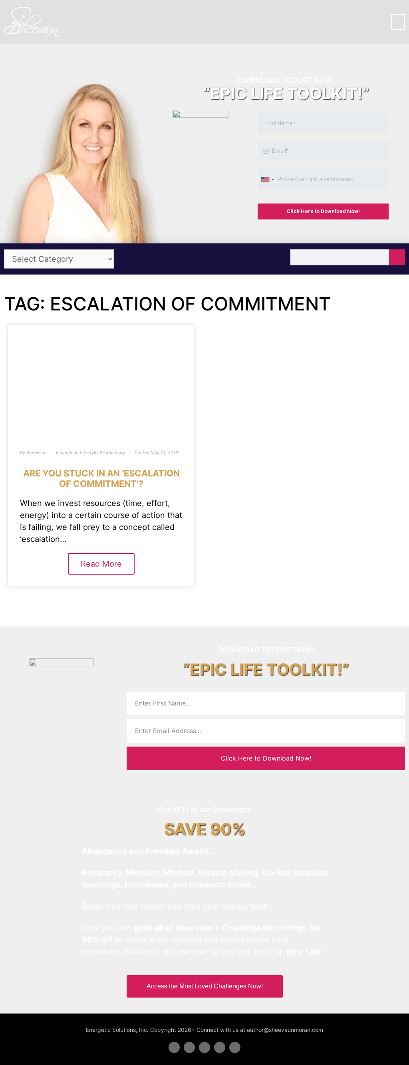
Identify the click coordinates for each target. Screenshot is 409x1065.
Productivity (112, 452)
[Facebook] (174, 1047)
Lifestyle (88, 452)
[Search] (397, 257)
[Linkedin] (204, 1047)
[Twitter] (189, 1047)
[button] (398, 22)
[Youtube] (219, 1047)
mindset (69, 452)
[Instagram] (234, 1047)
